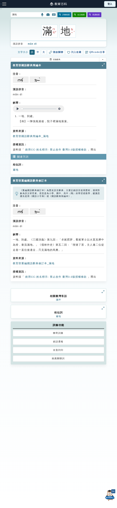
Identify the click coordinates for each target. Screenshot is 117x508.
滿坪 (58, 300)
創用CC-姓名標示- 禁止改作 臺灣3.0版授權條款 (55, 149)
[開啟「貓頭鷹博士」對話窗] (110, 495)
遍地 (16, 169)
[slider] (38, 108)
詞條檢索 (66, 15)
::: (1, 8)
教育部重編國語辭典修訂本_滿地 (34, 263)
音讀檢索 (96, 15)
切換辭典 (56, 59)
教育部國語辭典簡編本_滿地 (31, 136)
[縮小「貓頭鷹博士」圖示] (113, 491)
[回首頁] (58, 4)
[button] (42, 14)
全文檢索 (81, 15)
